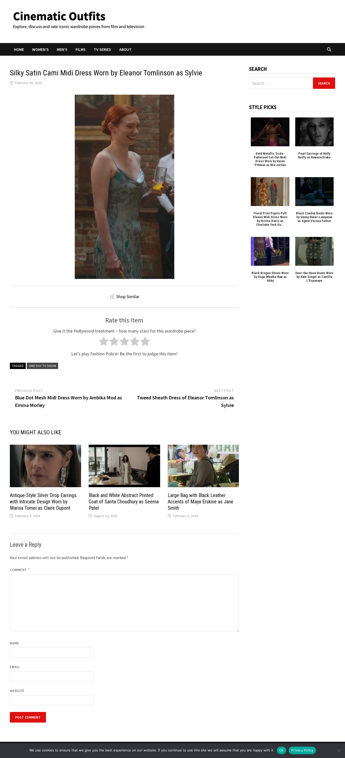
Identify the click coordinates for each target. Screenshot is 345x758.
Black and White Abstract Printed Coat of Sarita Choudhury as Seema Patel (124, 501)
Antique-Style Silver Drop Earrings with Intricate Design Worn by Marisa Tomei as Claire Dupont (43, 501)
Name (14, 643)
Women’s (40, 49)
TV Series (102, 49)
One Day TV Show (42, 365)
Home (19, 49)
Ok (281, 750)
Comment (20, 569)
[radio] (103, 343)
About (125, 49)
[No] (338, 750)
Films (81, 49)
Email (15, 667)
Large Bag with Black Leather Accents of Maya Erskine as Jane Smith (200, 501)
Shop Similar (127, 296)
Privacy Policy (302, 750)
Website (17, 690)
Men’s (62, 49)
